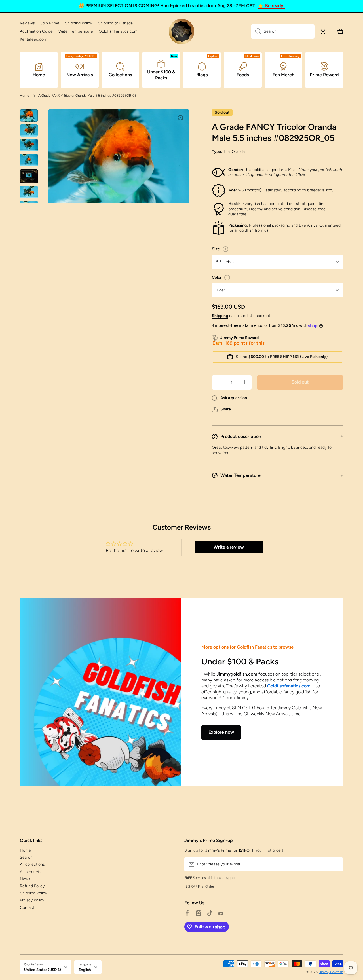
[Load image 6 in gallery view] (29, 192)
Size (216, 249)
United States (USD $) (42, 969)
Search (26, 857)
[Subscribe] (336, 864)
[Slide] (225, 249)
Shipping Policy (33, 893)
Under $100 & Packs (239, 661)
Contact (27, 907)
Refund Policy (32, 886)
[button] (221, 409)
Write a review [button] (229, 547)
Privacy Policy (32, 900)
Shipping (220, 315)
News (25, 879)
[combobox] (283, 31)
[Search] (256, 31)
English (85, 969)
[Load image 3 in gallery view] (29, 145)
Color (216, 277)
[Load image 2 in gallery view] (29, 130)
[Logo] (181, 31)
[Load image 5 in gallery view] (29, 176)
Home (24, 96)
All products (30, 871)
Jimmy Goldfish (331, 972)
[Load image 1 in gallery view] (29, 115)
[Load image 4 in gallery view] (29, 160)
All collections (32, 864)
